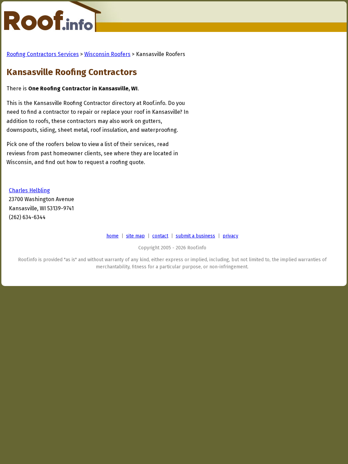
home (112, 236)
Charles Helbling (29, 190)
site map (135, 236)
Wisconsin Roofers (107, 54)
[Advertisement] (246, 126)
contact (160, 236)
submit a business (195, 236)
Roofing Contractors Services (42, 54)
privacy (230, 236)
